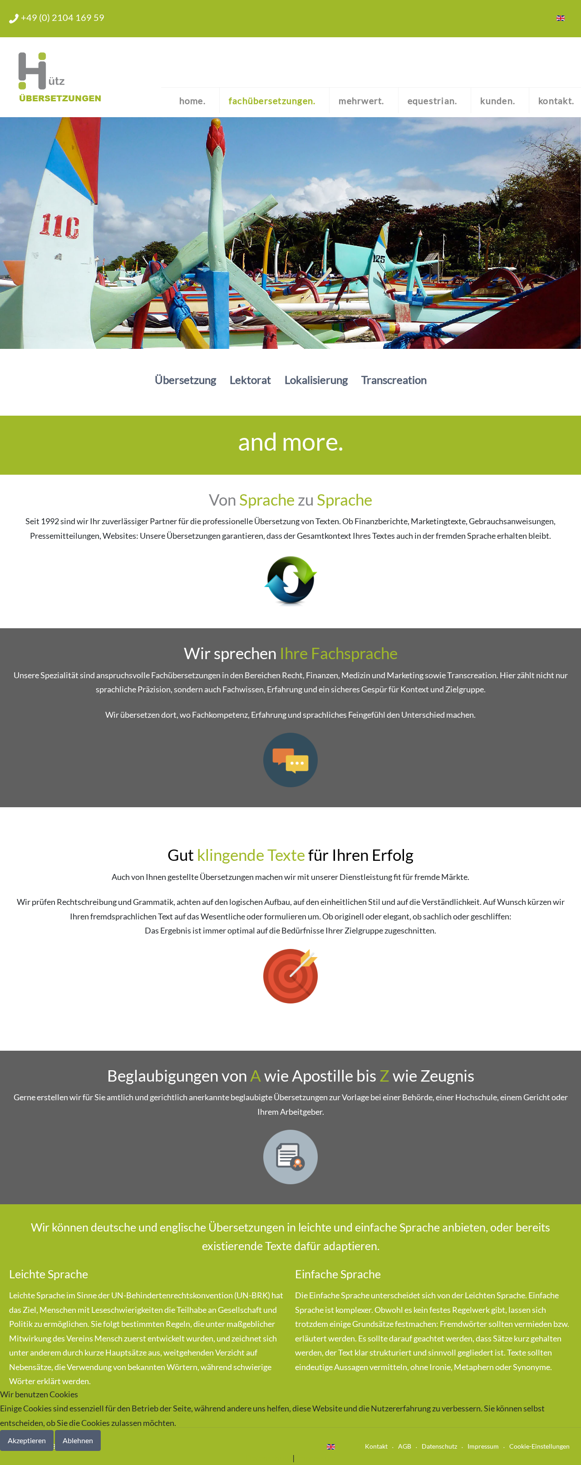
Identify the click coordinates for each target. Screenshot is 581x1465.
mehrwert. (361, 100)
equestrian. (433, 100)
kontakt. (556, 100)
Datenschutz (268, 1458)
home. (192, 100)
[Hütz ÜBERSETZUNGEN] (57, 77)
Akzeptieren (27, 1440)
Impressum (316, 1458)
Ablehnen (78, 1440)
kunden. (497, 100)
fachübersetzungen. (272, 100)
